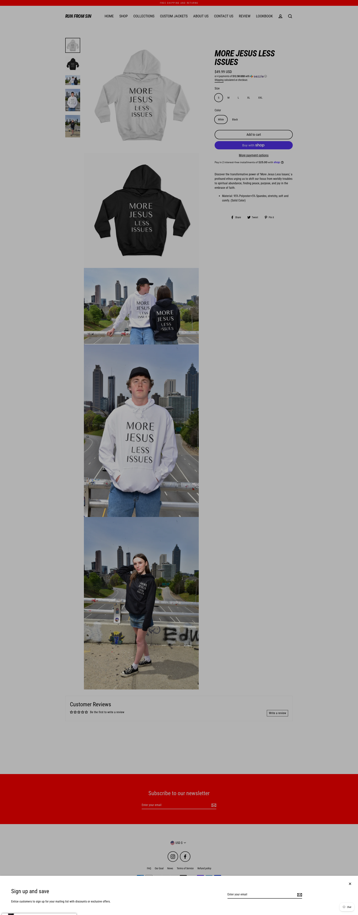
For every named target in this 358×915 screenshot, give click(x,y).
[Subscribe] (299, 895)
